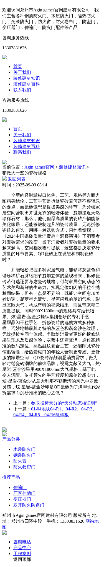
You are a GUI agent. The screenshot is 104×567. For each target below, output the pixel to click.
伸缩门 (20, 487)
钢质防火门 (24, 455)
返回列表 (16, 179)
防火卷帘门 (24, 466)
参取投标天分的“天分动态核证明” (64, 403)
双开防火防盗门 (28, 505)
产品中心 (22, 547)
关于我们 (22, 72)
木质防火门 (24, 449)
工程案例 (22, 553)
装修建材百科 (26, 84)
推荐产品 (11, 477)
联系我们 (22, 89)
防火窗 (20, 461)
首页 (17, 66)
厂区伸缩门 (24, 493)
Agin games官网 (39, 167)
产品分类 (11, 439)
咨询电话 (22, 541)
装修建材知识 (26, 78)
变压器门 (22, 499)
